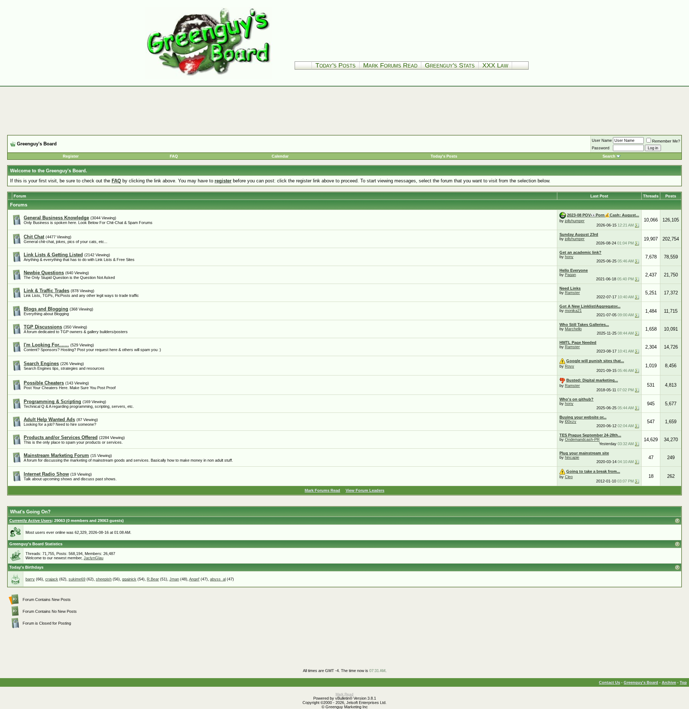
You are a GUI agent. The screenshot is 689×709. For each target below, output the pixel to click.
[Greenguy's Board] (208, 77)
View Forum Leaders (365, 490)
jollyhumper (575, 221)
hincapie (572, 457)
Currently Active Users (30, 520)
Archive (669, 682)
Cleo (569, 477)
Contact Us (609, 682)
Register (71, 156)
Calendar (280, 156)
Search (609, 156)
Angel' (194, 579)
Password (600, 148)
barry (30, 579)
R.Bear (153, 579)
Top (683, 682)
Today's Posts (335, 65)
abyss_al (218, 579)
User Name (602, 140)
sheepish (104, 579)
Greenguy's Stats (450, 65)
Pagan (570, 274)
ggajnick (129, 579)
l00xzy (570, 421)
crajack (51, 579)
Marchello (573, 329)
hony (569, 257)
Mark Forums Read (390, 65)
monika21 (573, 310)
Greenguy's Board (641, 682)
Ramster (572, 292)
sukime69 (77, 579)
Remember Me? (666, 141)
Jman (174, 579)
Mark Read (344, 694)
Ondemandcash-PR (582, 439)
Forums (18, 204)
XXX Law (495, 65)
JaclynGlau (93, 558)
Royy (569, 366)
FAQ (174, 156)
